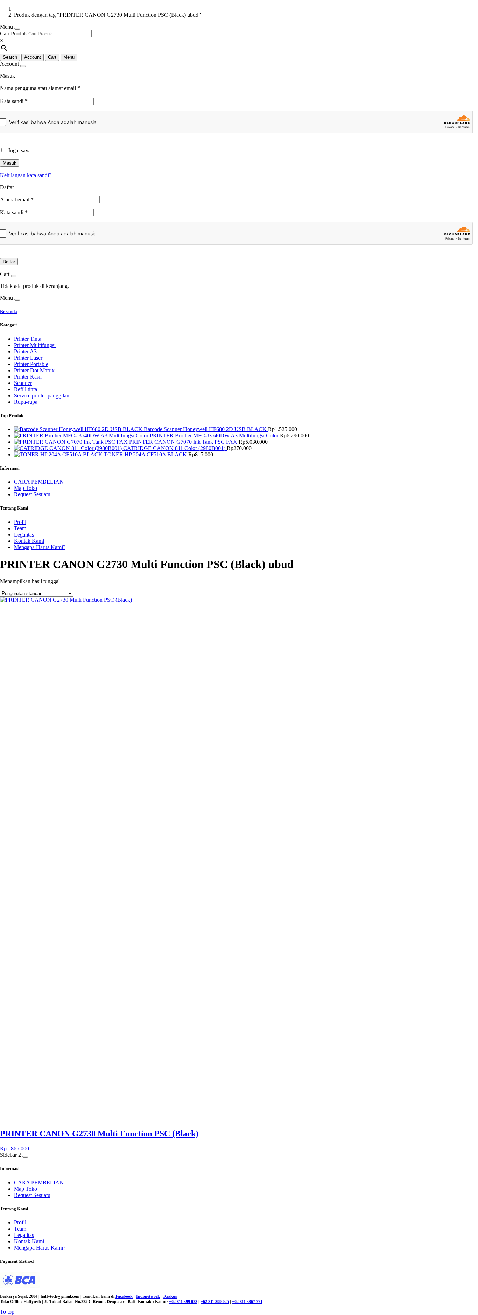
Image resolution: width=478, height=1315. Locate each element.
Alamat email (17, 199)
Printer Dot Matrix (34, 370)
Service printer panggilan (41, 396)
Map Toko (25, 488)
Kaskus (170, 1296)
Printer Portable (31, 364)
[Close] (17, 29)
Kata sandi (14, 101)
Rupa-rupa (25, 402)
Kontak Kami (29, 541)
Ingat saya (19, 150)
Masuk (9, 163)
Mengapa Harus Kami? (39, 547)
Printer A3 (25, 351)
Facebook (124, 1296)
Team (20, 528)
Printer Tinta (27, 339)
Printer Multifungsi (35, 345)
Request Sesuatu (32, 494)
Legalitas (24, 535)
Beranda (8, 311)
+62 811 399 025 (215, 1301)
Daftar (9, 261)
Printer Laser (28, 358)
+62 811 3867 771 (247, 1301)
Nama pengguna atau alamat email (40, 88)
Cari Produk (13, 33)
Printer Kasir (28, 377)
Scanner (23, 383)
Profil (20, 522)
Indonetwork (148, 1296)
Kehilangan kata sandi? (25, 175)
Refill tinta (25, 389)
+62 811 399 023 (183, 1301)
